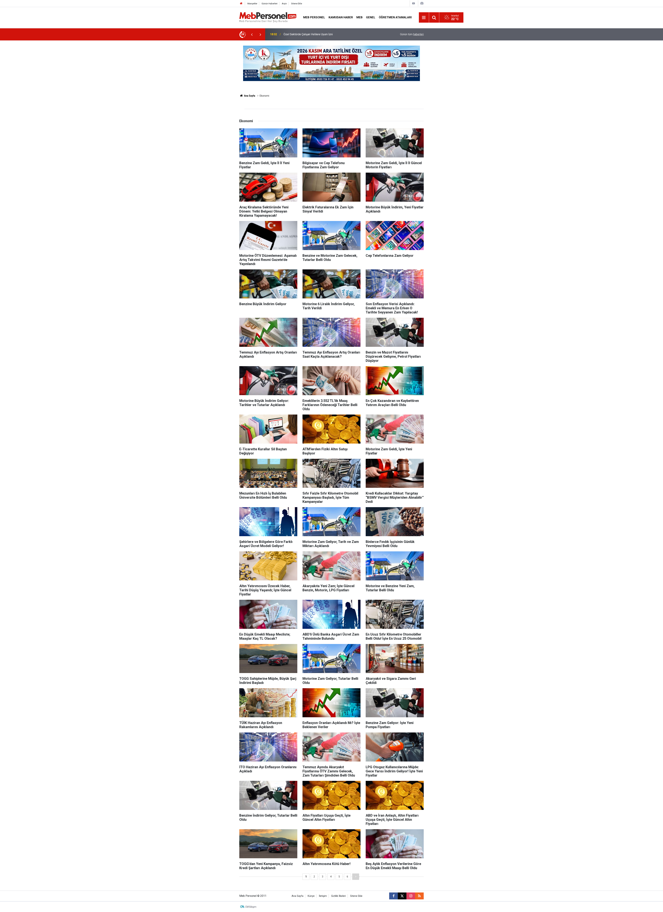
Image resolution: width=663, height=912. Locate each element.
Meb (359, 17)
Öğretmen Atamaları (395, 17)
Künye (311, 896)
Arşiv (284, 3)
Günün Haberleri (269, 3)
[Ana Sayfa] (241, 3)
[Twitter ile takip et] (402, 895)
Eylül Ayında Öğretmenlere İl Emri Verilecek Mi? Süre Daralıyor (321, 34)
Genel (370, 17)
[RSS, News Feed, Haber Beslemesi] (419, 895)
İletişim (323, 896)
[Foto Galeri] (422, 3)
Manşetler (252, 3)
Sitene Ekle (296, 3)
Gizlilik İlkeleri (338, 896)
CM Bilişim (250, 906)
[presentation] (251, 34)
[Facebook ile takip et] (393, 895)
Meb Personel (314, 17)
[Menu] (424, 17)
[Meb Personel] (267, 17)
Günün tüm (412, 34)
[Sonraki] (355, 877)
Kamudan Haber (341, 17)
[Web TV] (413, 3)
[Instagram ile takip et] (410, 895)
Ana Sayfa (249, 95)
